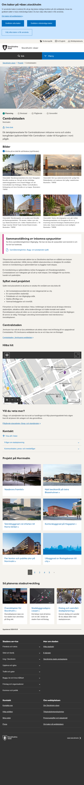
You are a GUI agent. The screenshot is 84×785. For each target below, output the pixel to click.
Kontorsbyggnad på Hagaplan (60, 523)
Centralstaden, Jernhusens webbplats (17, 337)
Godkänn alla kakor (12, 23)
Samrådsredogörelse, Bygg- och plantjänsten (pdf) (29, 250)
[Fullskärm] (77, 355)
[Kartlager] (7, 355)
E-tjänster (47, 653)
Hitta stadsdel (48, 647)
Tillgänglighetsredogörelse (53, 712)
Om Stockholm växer (51, 705)
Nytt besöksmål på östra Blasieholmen (57, 491)
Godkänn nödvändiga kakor (41, 23)
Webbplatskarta (77, 41)
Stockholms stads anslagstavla (55, 659)
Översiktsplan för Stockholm (12, 609)
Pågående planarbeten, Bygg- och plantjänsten (21, 423)
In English (61, 41)
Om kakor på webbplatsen (12, 16)
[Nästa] (54, 572)
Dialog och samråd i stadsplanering (69, 609)
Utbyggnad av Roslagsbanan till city (61, 560)
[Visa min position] (7, 399)
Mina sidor (7, 718)
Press (5, 724)
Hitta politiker (8, 712)
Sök (22, 55)
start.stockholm (73, 738)
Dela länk (9, 127)
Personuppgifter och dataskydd (55, 718)
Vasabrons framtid (13, 489)
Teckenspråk (47, 41)
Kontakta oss (8, 705)
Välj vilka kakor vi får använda (17, 32)
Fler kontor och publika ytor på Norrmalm (19, 560)
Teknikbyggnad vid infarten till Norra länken (19, 525)
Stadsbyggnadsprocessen (41, 609)
